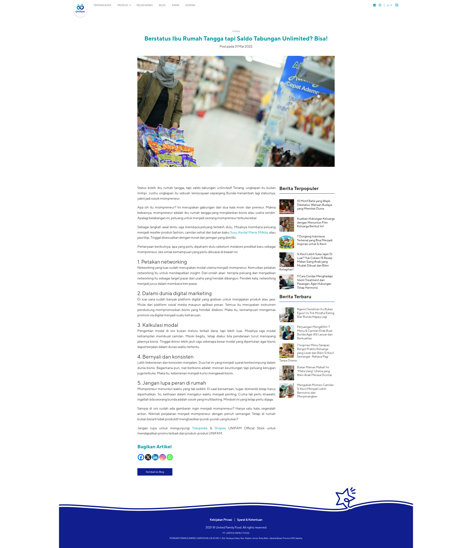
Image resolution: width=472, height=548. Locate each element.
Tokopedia (199, 428)
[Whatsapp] (169, 457)
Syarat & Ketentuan (249, 519)
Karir (175, 5)
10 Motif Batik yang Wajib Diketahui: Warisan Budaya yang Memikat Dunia (314, 204)
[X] (148, 457)
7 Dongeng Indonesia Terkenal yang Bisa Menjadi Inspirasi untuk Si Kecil (315, 240)
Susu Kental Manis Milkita (249, 232)
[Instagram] (162, 457)
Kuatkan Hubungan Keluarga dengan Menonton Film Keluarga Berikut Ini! (316, 222)
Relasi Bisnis (145, 5)
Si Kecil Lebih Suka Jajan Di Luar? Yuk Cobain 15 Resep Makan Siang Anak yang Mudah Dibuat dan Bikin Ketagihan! (305, 261)
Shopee (220, 428)
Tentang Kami (102, 5)
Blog (162, 5)
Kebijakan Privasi (221, 519)
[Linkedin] (155, 457)
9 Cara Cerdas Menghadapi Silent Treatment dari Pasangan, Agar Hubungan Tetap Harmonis (315, 281)
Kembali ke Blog (155, 471)
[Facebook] (141, 457)
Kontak (190, 5)
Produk (122, 5)
